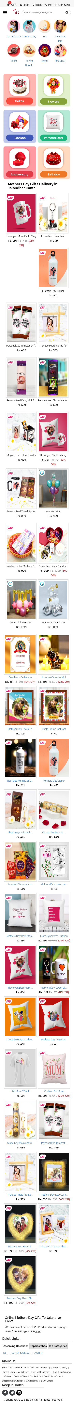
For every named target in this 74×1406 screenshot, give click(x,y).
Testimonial (65, 1372)
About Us (6, 1367)
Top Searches (38, 1345)
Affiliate (7, 1376)
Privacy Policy (43, 1367)
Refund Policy (60, 1367)
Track (38, 4)
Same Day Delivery (19, 1372)
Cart (13, 4)
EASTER (37, 1352)
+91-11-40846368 (58, 4)
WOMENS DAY (20, 1352)
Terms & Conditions (24, 1367)
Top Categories (58, 1345)
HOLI (5, 1352)
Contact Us (35, 1376)
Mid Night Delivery (40, 1372)
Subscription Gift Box (12, 1381)
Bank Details (47, 1381)
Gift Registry (32, 1381)
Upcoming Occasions (15, 1345)
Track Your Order (52, 1376)
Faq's (4, 1372)
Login (25, 4)
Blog (54, 1372)
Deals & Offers (20, 1376)
